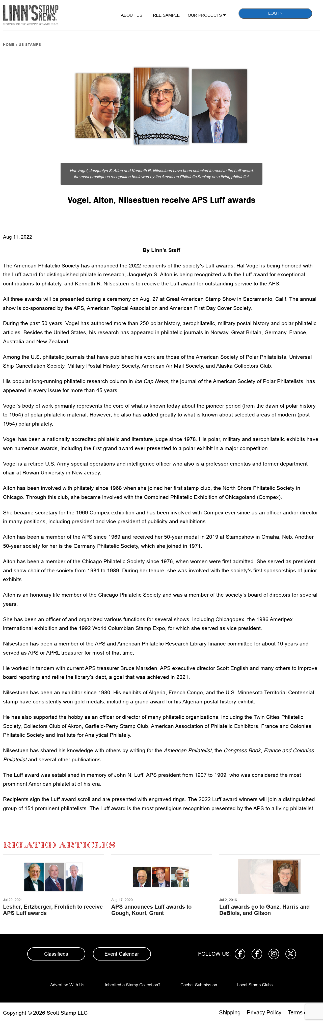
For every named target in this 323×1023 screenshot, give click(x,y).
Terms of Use (304, 1012)
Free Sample (165, 15)
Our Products (205, 15)
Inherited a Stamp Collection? (132, 985)
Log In (275, 13)
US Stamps (30, 45)
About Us (131, 15)
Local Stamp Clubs (255, 985)
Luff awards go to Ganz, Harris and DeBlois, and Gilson (264, 910)
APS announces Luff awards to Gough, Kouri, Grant (151, 910)
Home (9, 45)
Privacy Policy (264, 1012)
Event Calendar (121, 954)
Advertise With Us (67, 985)
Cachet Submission (198, 985)
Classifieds (56, 954)
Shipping (229, 1012)
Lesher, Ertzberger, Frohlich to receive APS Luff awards (53, 910)
